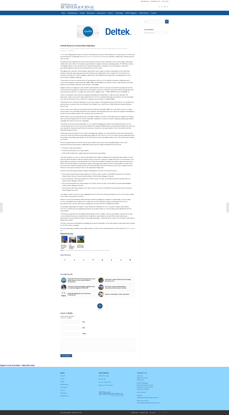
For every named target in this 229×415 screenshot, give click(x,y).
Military (110, 48)
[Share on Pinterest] (93, 260)
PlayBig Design (67, 412)
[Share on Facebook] (65, 260)
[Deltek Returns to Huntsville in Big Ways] (103, 31)
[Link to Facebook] (159, 6)
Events (62, 378)
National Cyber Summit (84, 250)
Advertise (140, 376)
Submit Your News (142, 378)
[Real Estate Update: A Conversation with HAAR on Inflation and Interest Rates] (227, 207)
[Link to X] (162, 6)
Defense (88, 48)
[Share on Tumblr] (111, 260)
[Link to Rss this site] (167, 6)
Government (105, 48)
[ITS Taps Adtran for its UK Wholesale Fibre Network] (1, 207)
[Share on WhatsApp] (83, 260)
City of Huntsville (68, 250)
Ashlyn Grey (72, 50)
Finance (62, 390)
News (116, 48)
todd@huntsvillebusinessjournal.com (148, 397)
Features (62, 376)
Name (83, 321)
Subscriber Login (155, 1)
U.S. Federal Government (103, 250)
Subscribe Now (145, 1)
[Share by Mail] (130, 260)
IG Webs (80, 412)
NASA (113, 48)
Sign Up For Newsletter (106, 385)
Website (84, 333)
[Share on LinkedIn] (102, 260)
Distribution (140, 380)
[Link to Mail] (164, 6)
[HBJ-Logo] (77, 7)
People (62, 381)
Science (125, 48)
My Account (165, 1)
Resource (121, 48)
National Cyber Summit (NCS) (92, 56)
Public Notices (64, 396)
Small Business (64, 384)
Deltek (62, 54)
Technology (63, 50)
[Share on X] (74, 260)
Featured (99, 48)
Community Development (80, 48)
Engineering (93, 48)
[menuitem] (145, 1)
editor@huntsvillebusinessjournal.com (148, 403)
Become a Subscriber (105, 382)
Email (83, 327)
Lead (72, 48)
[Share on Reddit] (121, 260)
